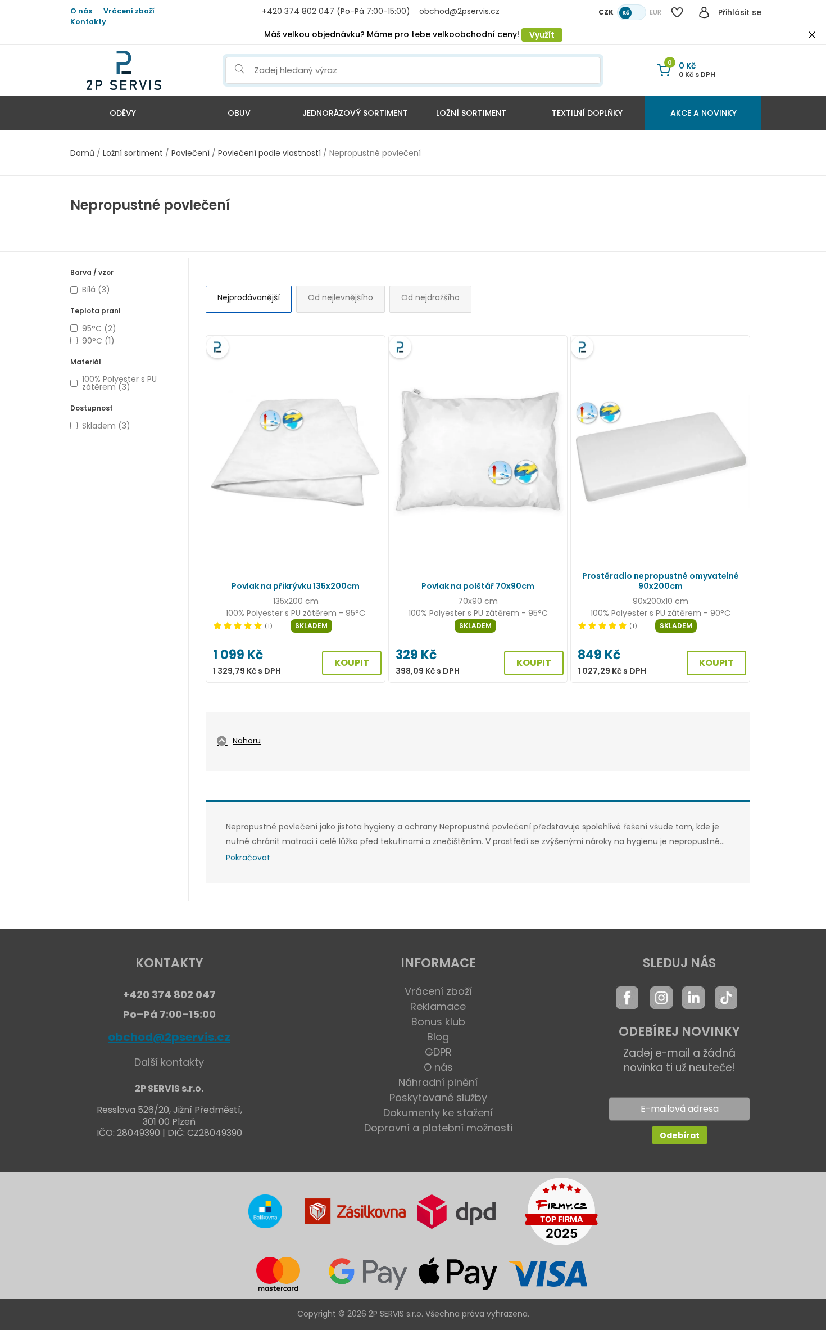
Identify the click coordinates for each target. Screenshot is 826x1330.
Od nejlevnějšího (340, 297)
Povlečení (190, 153)
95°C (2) (99, 328)
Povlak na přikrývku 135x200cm (296, 586)
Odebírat (680, 1135)
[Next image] (370, 451)
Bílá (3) (96, 290)
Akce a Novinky (703, 113)
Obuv (239, 113)
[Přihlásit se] (704, 12)
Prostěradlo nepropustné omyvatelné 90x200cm (660, 581)
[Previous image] (221, 451)
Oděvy (123, 113)
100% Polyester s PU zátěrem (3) (119, 383)
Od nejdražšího (430, 297)
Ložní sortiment (471, 113)
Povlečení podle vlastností (269, 153)
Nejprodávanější (248, 297)
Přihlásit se (739, 12)
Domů (82, 153)
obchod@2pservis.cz (169, 1037)
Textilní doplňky (587, 113)
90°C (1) (98, 341)
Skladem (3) (106, 426)
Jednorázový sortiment (355, 113)
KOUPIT (351, 662)
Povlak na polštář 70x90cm (477, 586)
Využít (542, 34)
